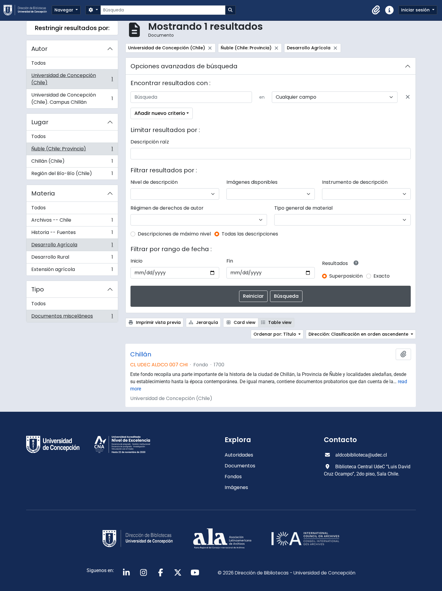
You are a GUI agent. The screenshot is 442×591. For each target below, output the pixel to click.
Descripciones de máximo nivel (174, 233)
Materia (43, 193)
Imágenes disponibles (252, 182)
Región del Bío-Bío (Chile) (72, 175)
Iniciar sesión (416, 10)
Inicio (136, 260)
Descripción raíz (149, 141)
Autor (39, 49)
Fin (229, 260)
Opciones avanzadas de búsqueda (184, 66)
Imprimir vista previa (158, 322)
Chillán (140, 354)
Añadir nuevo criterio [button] (159, 113)
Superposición (346, 275)
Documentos (240, 465)
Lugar (39, 122)
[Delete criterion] (408, 97)
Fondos (233, 476)
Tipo (37, 289)
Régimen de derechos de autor (167, 208)
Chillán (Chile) (72, 163)
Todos (38, 63)
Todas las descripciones (250, 233)
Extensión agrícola (72, 270)
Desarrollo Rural (72, 258)
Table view (279, 322)
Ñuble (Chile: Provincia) (72, 150)
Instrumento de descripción (355, 182)
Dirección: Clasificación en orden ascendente (359, 334)
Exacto (381, 275)
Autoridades (239, 454)
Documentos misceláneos (72, 317)
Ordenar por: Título (275, 334)
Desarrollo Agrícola (72, 246)
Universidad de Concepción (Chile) (72, 79)
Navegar (64, 10)
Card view (244, 322)
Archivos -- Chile (72, 221)
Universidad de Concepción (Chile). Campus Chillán (72, 98)
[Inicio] (28, 10)
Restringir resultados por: (72, 28)
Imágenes (236, 487)
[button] (376, 10)
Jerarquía (206, 322)
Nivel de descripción (154, 182)
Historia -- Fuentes (72, 234)
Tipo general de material (303, 208)
